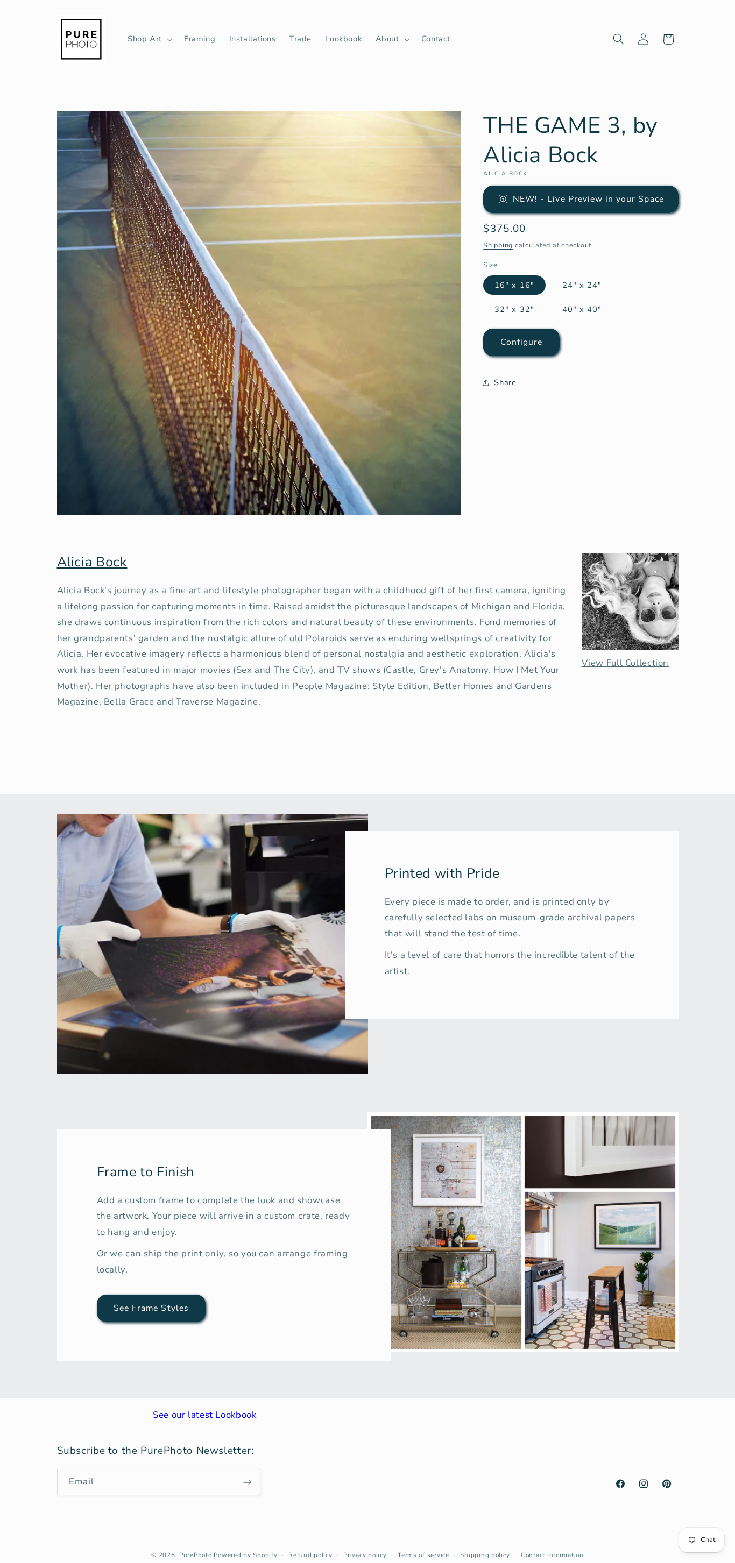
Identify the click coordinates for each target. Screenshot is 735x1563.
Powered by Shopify (245, 1555)
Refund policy (310, 1555)
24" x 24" (582, 284)
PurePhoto (195, 1555)
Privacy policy (364, 1555)
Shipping (498, 244)
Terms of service (423, 1555)
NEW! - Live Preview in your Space (588, 198)
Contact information (552, 1555)
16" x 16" (514, 284)
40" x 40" (582, 308)
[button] (149, 39)
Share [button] (505, 381)
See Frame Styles (151, 1308)
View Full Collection (625, 663)
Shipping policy (485, 1555)
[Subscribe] (247, 1482)
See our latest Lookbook (205, 1415)
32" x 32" (514, 308)
